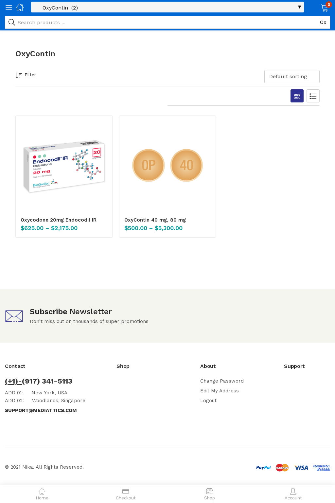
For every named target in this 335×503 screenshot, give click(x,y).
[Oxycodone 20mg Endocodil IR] (64, 165)
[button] (316, 7)
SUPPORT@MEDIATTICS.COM (41, 410)
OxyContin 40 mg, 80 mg (155, 220)
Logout (208, 401)
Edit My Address (219, 391)
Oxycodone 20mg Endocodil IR (59, 220)
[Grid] (297, 95)
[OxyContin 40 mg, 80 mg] (167, 165)
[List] (313, 95)
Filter (30, 74)
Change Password (222, 381)
